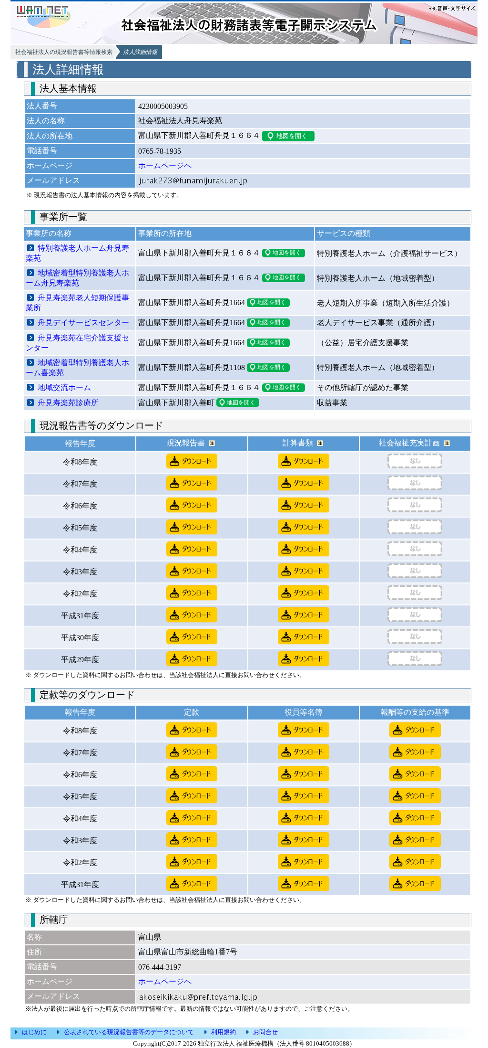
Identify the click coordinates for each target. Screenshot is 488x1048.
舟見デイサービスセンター (83, 322)
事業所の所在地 (165, 233)
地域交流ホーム (64, 387)
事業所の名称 (48, 233)
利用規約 (223, 1032)
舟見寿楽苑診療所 (68, 403)
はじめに (34, 1032)
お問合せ (265, 1032)
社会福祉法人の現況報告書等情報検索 (63, 52)
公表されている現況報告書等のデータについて (129, 1032)
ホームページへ (165, 165)
